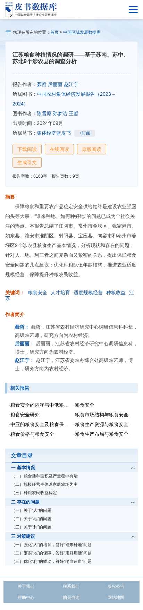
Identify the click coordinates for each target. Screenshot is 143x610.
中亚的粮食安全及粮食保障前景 (44, 424)
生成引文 (27, 162)
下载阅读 (27, 149)
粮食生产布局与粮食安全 (101, 434)
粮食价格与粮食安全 (32, 434)
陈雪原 (44, 113)
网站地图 (116, 597)
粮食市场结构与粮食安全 (101, 414)
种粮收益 (116, 292)
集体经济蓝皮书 (54, 133)
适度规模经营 (88, 292)
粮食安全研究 (25, 414)
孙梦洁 (60, 113)
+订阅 (84, 133)
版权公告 (116, 586)
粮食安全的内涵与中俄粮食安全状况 (49, 405)
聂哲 (42, 84)
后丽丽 (55, 84)
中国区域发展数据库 (82, 32)
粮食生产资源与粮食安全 (101, 424)
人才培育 (60, 292)
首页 (54, 32)
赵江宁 (71, 84)
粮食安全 (37, 292)
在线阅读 (59, 149)
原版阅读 (91, 149)
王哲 (73, 113)
